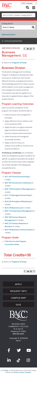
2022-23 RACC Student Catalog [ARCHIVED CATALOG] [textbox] (19, 15)
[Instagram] (28, 360)
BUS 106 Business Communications (19, 229)
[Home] (12, 5)
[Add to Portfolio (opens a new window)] (28, 48)
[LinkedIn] (9, 360)
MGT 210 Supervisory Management (19, 211)
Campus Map (18, 298)
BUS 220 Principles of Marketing (17, 201)
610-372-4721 (18, 334)
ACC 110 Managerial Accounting (17, 195)
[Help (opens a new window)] (33, 48)
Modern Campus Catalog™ (22, 372)
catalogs (5, 370)
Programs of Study (19, 62)
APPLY (18, 284)
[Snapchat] (18, 359)
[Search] (33, 27)
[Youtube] (29, 350)
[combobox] (18, 15)
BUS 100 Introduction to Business (18, 183)
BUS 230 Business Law (13, 208)
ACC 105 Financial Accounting (16, 176)
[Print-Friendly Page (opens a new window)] (31, 48)
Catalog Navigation (13, 41)
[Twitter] (19, 350)
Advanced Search (8, 34)
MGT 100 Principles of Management (19, 189)
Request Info (18, 291)
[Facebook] (9, 350)
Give (18, 305)
